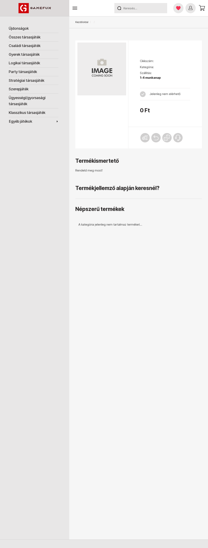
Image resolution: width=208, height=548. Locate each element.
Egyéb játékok (20, 121)
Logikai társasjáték (24, 63)
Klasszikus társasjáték (27, 112)
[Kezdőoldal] (34, 8)
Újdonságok (19, 28)
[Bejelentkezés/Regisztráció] (190, 8)
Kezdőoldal (81, 22)
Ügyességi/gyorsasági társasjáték (27, 101)
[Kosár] (201, 8)
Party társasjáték (23, 72)
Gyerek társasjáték (24, 54)
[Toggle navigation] (74, 8)
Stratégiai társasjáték (26, 80)
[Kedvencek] (178, 8)
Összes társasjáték (24, 37)
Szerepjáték (18, 89)
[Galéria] (101, 69)
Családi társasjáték (24, 46)
